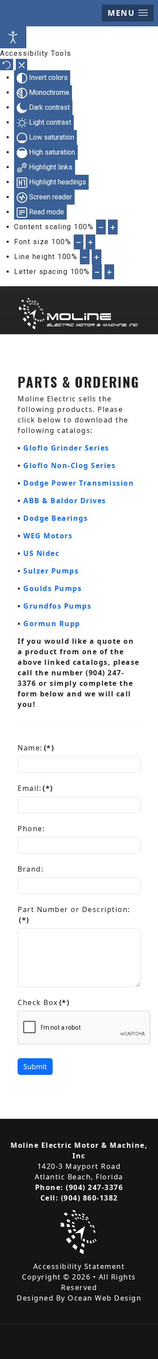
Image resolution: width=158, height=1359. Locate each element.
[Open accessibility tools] (13, 37)
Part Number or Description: (74, 915)
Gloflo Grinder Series (66, 448)
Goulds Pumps (52, 588)
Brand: (30, 869)
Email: (35, 788)
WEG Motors (47, 536)
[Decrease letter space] (97, 271)
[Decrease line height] (85, 256)
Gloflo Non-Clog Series (69, 465)
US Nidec (41, 553)
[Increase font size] (90, 241)
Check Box (43, 1002)
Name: (36, 748)
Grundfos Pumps (57, 606)
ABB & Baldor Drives (64, 500)
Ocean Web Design (104, 1298)
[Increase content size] (113, 227)
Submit (35, 1066)
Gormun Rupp (51, 623)
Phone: (31, 828)
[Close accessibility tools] (22, 64)
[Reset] (6, 64)
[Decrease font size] (78, 241)
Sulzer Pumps (51, 571)
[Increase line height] (96, 256)
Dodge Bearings (55, 518)
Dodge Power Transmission (78, 483)
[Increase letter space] (109, 271)
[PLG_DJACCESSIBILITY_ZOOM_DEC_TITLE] (101, 227)
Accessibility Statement (79, 1266)
